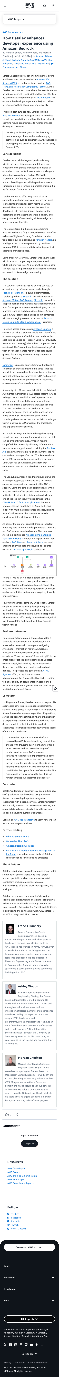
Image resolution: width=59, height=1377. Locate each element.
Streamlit (27, 296)
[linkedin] (15, 1345)
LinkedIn (15, 1221)
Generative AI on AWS (17, 841)
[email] (42, 1345)
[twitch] (26, 1345)
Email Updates (18, 1228)
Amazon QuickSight (23, 549)
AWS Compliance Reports (20, 1183)
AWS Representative (24, 819)
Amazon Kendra (44, 239)
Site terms (19, 1362)
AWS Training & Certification (22, 1175)
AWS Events (13, 1172)
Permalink (43, 63)
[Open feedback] (55, 689)
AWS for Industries (12, 32)
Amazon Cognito (42, 328)
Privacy (7, 1362)
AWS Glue (17, 542)
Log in (28, 1143)
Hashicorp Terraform (12, 292)
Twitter (14, 1213)
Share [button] (22, 67)
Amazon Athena (35, 542)
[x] (5, 1345)
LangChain (7, 364)
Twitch (14, 1224)
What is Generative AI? (17, 836)
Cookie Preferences (38, 1362)
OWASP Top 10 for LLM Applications (21, 502)
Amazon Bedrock (44, 97)
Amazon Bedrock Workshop (20, 845)
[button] (16, 19)
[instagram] (21, 1345)
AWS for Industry (16, 1168)
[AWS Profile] (53, 6)
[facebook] (10, 1345)
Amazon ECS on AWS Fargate (17, 300)
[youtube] (31, 1345)
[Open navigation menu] (5, 5)
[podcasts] (36, 1345)
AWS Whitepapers (16, 1179)
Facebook (15, 1217)
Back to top (27, 1353)
